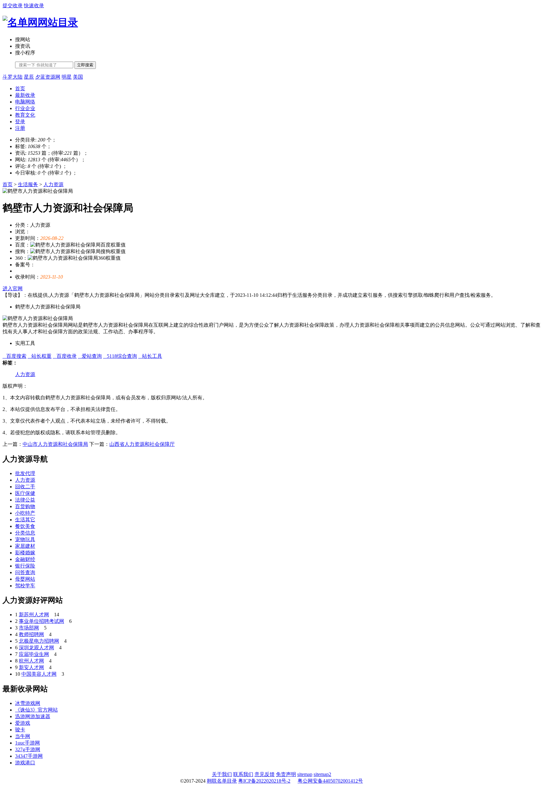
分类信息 (25, 532)
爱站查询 (90, 356)
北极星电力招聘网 (39, 641)
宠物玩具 (25, 539)
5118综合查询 (120, 356)
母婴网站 (25, 579)
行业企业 (25, 108)
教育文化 (25, 115)
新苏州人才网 (34, 614)
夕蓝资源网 (47, 77)
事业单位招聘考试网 (41, 621)
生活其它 (25, 519)
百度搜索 (14, 356)
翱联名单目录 (222, 781)
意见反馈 (265, 774)
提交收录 (13, 5)
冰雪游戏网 (27, 703)
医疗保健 (25, 493)
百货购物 (25, 506)
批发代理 (25, 473)
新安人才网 (31, 667)
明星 (67, 77)
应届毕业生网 (34, 654)
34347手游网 (29, 756)
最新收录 (25, 95)
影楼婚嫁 (25, 552)
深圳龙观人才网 (36, 647)
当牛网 (22, 736)
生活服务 (28, 184)
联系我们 (243, 774)
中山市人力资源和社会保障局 (55, 444)
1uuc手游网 (27, 742)
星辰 (29, 77)
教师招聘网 (31, 634)
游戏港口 (25, 762)
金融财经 (25, 559)
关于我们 (222, 774)
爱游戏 (22, 723)
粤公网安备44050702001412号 (330, 781)
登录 (20, 121)
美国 (78, 77)
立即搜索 (85, 65)
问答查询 (25, 572)
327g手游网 (27, 749)
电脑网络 (25, 101)
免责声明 (286, 774)
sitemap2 (322, 774)
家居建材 (25, 546)
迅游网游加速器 (32, 716)
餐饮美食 (25, 526)
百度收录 (65, 356)
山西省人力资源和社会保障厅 (142, 444)
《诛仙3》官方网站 (36, 709)
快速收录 (34, 5)
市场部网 (29, 627)
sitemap (304, 774)
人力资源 (53, 184)
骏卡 (20, 729)
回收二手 (25, 486)
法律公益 (25, 499)
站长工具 (150, 356)
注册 (20, 128)
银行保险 (25, 565)
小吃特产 (25, 513)
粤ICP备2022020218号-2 (264, 781)
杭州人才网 (31, 660)
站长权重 (40, 356)
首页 (20, 88)
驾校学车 (25, 585)
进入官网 (13, 288)
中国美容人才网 (39, 674)
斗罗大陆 (13, 77)
